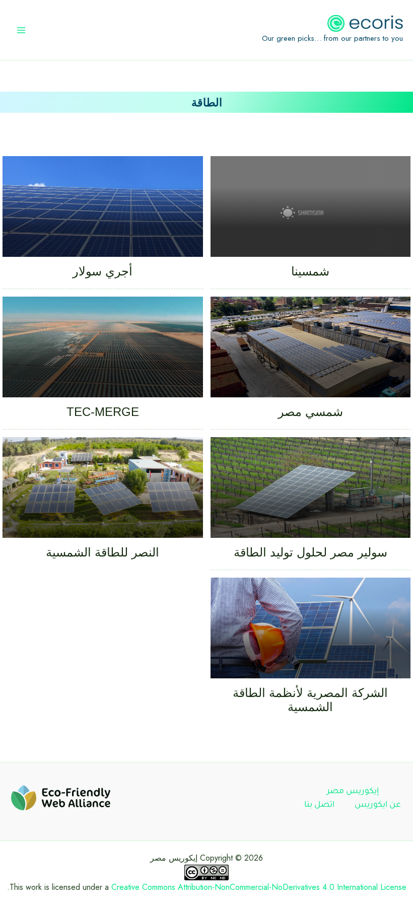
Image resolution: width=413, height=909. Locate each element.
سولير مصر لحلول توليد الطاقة (310, 552)
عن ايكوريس (378, 805)
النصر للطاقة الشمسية (102, 552)
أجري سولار (102, 271)
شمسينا (310, 271)
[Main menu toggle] (21, 30)
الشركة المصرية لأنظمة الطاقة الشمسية (310, 700)
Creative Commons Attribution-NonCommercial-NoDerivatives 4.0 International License (258, 887)
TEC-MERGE (102, 411)
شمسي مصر (310, 411)
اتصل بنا (319, 805)
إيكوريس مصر (353, 791)
